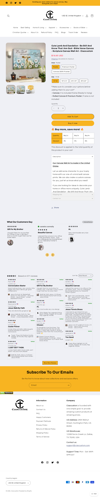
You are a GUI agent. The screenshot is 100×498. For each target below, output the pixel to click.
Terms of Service (42, 437)
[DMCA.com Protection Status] (6, 394)
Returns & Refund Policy (46, 429)
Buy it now (72, 123)
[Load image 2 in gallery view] (20, 89)
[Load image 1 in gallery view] (10, 89)
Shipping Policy (42, 433)
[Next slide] (52, 254)
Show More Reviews (50, 363)
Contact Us (40, 409)
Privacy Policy (41, 425)
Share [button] (56, 208)
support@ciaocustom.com (78, 445)
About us (40, 406)
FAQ (38, 413)
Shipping (54, 59)
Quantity (54, 104)
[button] (8, 15)
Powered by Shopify (25, 491)
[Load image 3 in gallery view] (30, 89)
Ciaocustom (15, 491)
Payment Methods (43, 421)
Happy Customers (43, 417)
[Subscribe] (68, 385)
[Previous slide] (47, 254)
